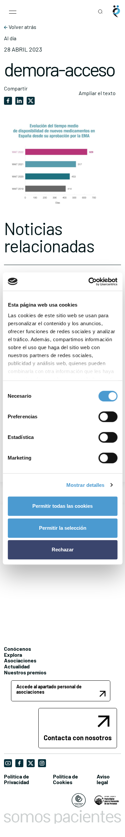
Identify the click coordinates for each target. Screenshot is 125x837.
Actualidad (17, 666)
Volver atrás (22, 27)
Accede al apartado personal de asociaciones (49, 689)
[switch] (107, 416)
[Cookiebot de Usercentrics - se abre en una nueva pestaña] (89, 281)
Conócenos (17, 648)
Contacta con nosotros (78, 738)
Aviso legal (103, 779)
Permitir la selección (62, 528)
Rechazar (63, 549)
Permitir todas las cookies (62, 506)
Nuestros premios (25, 672)
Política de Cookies (65, 779)
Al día (10, 38)
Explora (13, 654)
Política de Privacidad (16, 779)
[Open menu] (12, 11)
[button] (60, 690)
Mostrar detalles (85, 485)
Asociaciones (20, 660)
